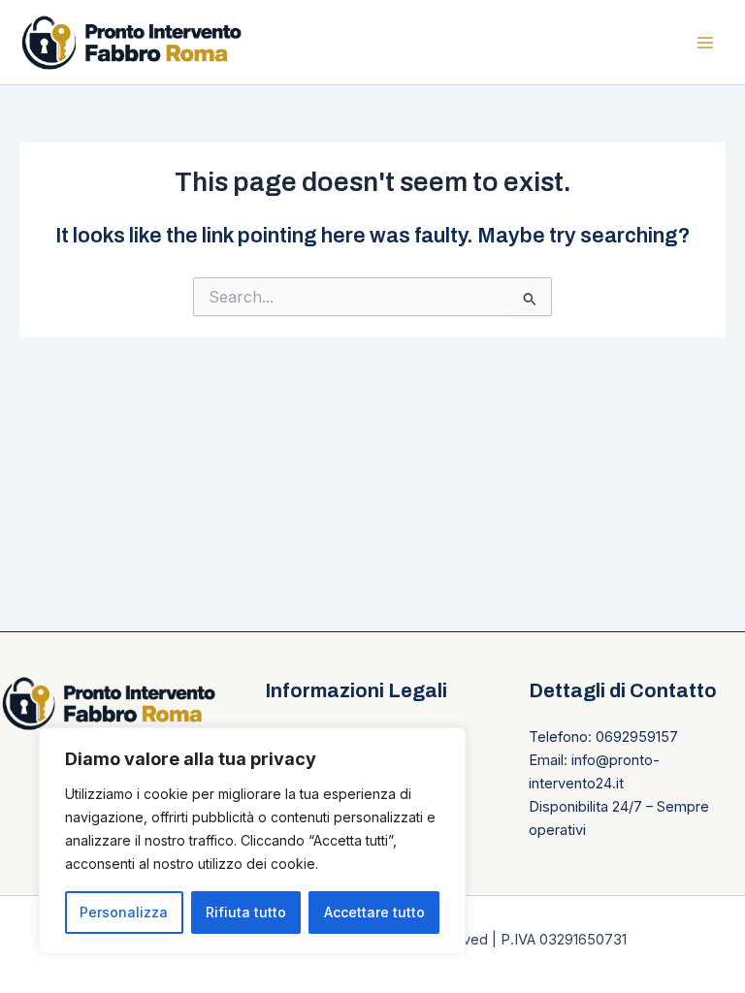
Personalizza (124, 912)
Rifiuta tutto (246, 912)
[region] (252, 840)
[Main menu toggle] (705, 42)
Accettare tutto (374, 912)
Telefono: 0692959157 (603, 737)
